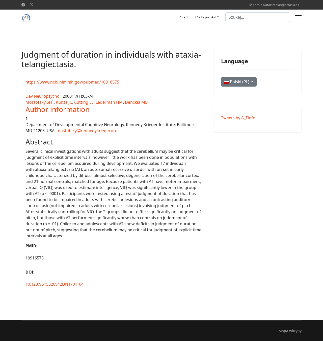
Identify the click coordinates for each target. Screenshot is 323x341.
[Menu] (298, 17)
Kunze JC (64, 102)
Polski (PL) (239, 82)
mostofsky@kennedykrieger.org (87, 130)
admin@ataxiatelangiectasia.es (276, 5)
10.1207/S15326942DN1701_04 (54, 284)
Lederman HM (109, 102)
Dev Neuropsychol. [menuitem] (43, 96)
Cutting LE (84, 102)
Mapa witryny (290, 330)
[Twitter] (32, 4)
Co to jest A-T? (207, 17)
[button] (57, 109)
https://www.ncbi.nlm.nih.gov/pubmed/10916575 (72, 82)
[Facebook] (23, 4)
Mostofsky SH (38, 102)
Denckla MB (136, 102)
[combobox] (257, 17)
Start (184, 17)
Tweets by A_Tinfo (238, 118)
